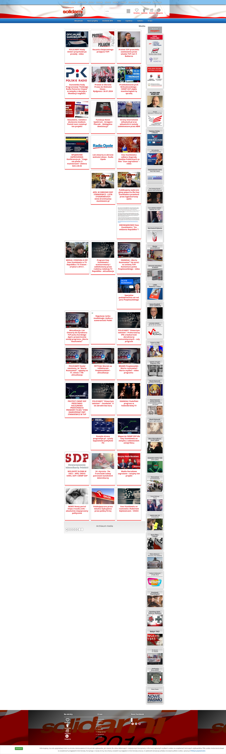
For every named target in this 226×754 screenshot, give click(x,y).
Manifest (100, 722)
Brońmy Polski (133, 2)
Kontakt (100, 737)
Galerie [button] (139, 21)
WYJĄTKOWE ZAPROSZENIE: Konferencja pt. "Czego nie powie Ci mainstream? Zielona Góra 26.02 (77, 160)
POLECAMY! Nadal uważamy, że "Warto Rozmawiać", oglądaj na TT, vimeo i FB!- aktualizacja (77, 370)
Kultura (91, 2)
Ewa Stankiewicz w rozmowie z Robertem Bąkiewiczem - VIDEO (129, 508)
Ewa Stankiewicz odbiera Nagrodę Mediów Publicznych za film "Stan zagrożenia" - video (129, 159)
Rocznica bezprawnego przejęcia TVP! (103, 50)
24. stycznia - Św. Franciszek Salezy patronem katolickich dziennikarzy (103, 474)
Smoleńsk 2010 (107, 21)
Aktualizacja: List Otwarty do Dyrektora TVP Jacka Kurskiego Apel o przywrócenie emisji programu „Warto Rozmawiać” (77, 336)
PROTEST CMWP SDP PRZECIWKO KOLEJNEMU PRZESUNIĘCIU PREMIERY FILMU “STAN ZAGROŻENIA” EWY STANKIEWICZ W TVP (77, 408)
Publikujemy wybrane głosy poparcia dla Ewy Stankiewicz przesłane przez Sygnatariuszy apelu (129, 194)
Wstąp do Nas (102, 732)
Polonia (115, 2)
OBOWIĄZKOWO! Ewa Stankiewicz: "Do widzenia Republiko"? (129, 227)
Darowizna (101, 734)
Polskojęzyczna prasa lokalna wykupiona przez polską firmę (103, 508)
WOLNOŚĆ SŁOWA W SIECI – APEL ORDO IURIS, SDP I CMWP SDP (77, 473)
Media (73, 2)
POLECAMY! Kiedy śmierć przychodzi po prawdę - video (77, 51)
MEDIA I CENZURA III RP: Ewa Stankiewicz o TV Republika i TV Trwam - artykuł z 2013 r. (77, 263)
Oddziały (100, 729)
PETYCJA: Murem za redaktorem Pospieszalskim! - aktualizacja (103, 369)
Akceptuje (19, 748)
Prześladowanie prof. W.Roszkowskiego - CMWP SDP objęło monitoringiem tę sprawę (129, 89)
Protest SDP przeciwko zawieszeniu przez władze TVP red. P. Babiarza (129, 52)
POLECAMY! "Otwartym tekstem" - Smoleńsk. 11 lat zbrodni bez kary (103, 403)
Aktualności (78, 21)
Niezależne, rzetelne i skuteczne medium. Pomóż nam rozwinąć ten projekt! (77, 123)
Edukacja (99, 2)
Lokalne (123, 2)
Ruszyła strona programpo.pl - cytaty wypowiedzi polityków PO (103, 439)
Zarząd (100, 727)
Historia (108, 2)
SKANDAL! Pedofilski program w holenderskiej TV (129, 403)
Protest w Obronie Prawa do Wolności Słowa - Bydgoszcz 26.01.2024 (103, 88)
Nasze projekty (92, 21)
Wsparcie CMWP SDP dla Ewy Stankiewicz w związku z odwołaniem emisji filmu (129, 439)
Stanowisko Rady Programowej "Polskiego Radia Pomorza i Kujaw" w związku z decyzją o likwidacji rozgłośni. (77, 89)
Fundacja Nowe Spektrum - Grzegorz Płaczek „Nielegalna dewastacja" (103, 123)
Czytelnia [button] (129, 21)
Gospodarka (82, 2)
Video (119, 21)
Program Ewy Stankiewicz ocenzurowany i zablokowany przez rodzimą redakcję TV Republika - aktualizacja (103, 265)
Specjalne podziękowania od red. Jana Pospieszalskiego (129, 297)
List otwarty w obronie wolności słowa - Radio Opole (103, 157)
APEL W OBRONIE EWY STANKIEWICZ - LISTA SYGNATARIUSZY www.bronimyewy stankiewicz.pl (103, 196)
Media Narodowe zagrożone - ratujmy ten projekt (129, 473)
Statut (99, 724)
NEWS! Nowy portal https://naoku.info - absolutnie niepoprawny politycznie (77, 509)
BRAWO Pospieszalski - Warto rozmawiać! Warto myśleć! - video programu (129, 369)
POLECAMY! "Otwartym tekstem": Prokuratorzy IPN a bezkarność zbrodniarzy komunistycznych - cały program (129, 336)
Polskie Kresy (145, 2)
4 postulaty (101, 719)
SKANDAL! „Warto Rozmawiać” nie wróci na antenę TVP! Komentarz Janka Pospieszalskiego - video (129, 264)
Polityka (66, 2)
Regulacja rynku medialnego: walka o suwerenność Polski (103, 318)
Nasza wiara (157, 2)
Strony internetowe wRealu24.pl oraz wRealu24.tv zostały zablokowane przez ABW (129, 123)
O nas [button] (150, 21)
